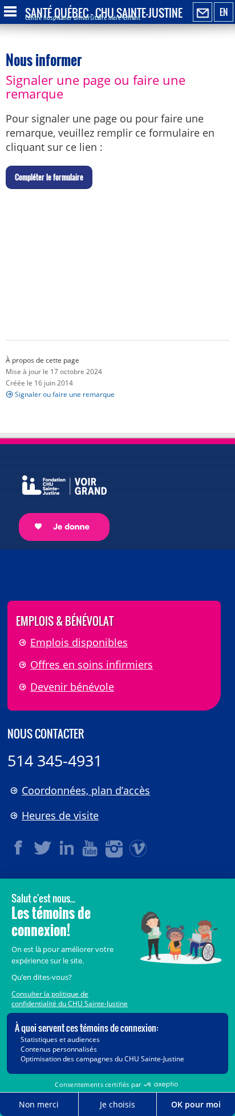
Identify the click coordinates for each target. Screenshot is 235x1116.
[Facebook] (18, 847)
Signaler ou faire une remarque (65, 394)
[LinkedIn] (66, 847)
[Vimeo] (138, 847)
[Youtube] (90, 847)
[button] (49, 178)
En (224, 12)
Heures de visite (60, 815)
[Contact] (202, 12)
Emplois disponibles (79, 642)
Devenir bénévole (72, 687)
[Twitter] (42, 847)
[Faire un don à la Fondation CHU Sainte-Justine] (58, 498)
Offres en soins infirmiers (91, 664)
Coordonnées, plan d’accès (86, 790)
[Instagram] (114, 847)
